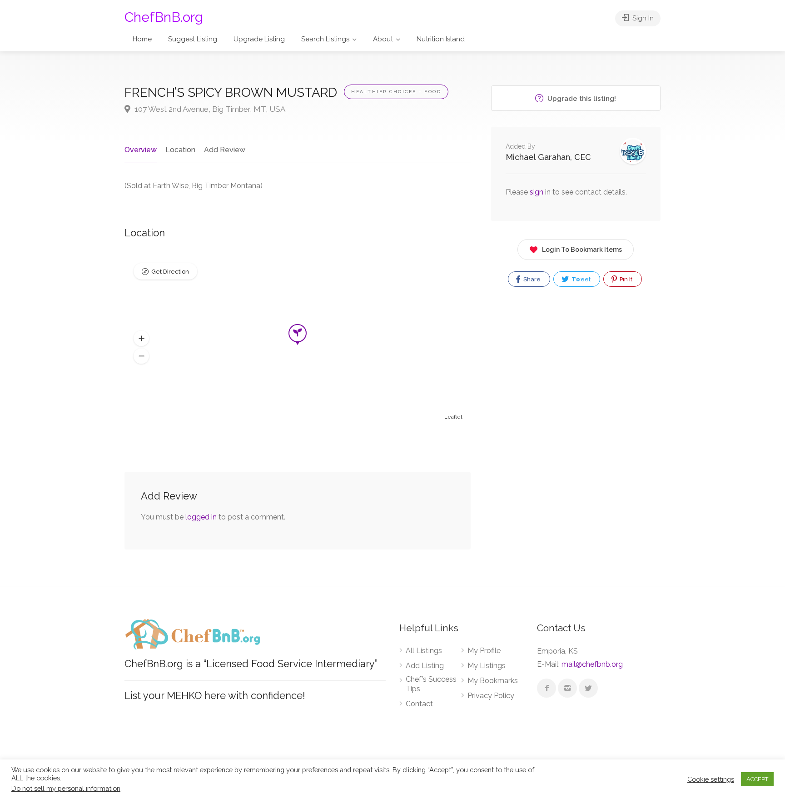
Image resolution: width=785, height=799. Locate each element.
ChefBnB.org (163, 17)
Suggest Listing (192, 39)
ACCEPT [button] (757, 779)
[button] (141, 338)
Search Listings (325, 39)
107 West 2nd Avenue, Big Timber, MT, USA (209, 109)
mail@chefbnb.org (592, 664)
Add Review (224, 149)
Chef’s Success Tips (431, 684)
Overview (140, 149)
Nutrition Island (441, 39)
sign (537, 192)
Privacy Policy (490, 695)
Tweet (580, 279)
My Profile (484, 650)
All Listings (424, 650)
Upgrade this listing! (581, 99)
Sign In (642, 18)
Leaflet (453, 417)
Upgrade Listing (259, 39)
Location (180, 149)
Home (142, 39)
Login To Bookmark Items (582, 249)
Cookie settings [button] (710, 779)
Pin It (625, 279)
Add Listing (425, 665)
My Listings (486, 665)
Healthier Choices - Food (396, 91)
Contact (419, 703)
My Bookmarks (492, 680)
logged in (201, 517)
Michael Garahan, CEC (548, 157)
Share (531, 279)
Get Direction (170, 271)
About (383, 39)
